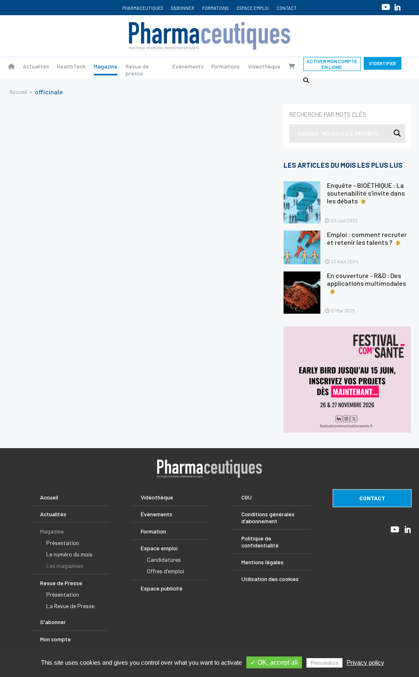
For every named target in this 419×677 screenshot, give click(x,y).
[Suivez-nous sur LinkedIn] (397, 7)
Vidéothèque (264, 66)
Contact (287, 8)
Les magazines (64, 565)
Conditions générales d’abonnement (268, 517)
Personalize (324, 663)
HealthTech (71, 66)
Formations (215, 8)
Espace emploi (253, 8)
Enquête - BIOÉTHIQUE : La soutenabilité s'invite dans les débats (366, 193)
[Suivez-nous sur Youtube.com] (385, 7)
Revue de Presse (61, 582)
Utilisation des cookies (270, 578)
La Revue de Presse (70, 605)
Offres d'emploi (165, 571)
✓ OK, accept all (274, 662)
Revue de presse (137, 70)
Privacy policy (365, 662)
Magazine (105, 66)
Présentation (62, 542)
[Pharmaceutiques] (11, 66)
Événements (156, 514)
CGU (246, 497)
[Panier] (291, 66)
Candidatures (164, 559)
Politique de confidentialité (260, 542)
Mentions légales (262, 561)
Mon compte (55, 639)
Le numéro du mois (69, 554)
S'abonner (182, 8)
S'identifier (382, 63)
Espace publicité (161, 588)
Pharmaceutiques (142, 8)
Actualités (36, 66)
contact (372, 498)
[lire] (302, 202)
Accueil (18, 91)
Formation (153, 531)
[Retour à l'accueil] (209, 36)
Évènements (188, 66)
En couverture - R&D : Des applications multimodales (366, 279)
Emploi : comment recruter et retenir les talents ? (367, 238)
